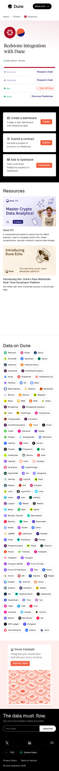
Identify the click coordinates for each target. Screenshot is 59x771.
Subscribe (48, 728)
